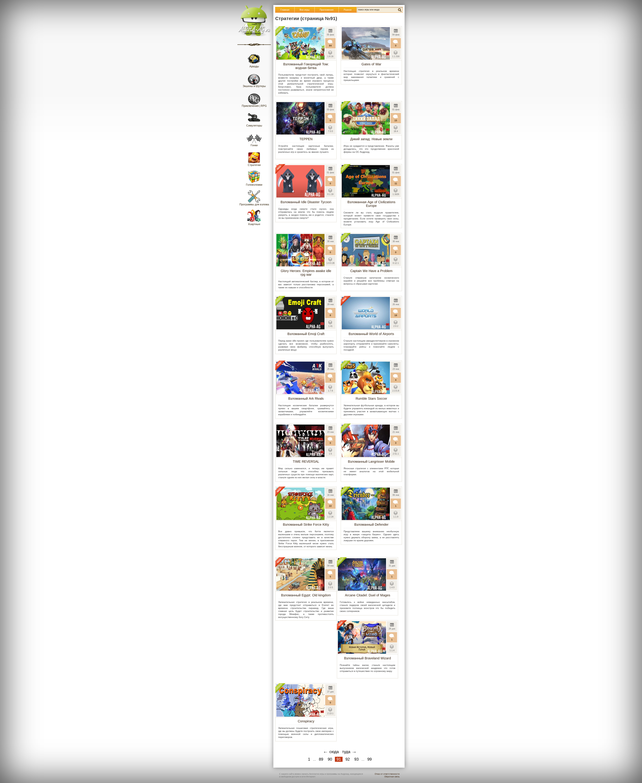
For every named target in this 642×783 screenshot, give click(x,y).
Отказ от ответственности (387, 774)
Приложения (327, 9)
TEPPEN (305, 139)
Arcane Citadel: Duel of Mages (367, 595)
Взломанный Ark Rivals (306, 398)
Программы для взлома (254, 204)
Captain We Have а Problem (371, 271)
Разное (348, 9)
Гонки (254, 145)
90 (330, 759)
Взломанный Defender (371, 524)
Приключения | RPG (254, 105)
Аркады (254, 66)
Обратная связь (392, 776)
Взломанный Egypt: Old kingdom (306, 595)
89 (321, 759)
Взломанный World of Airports (371, 334)
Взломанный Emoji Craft (306, 334)
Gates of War (371, 64)
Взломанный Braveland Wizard (367, 658)
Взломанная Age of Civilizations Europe (371, 204)
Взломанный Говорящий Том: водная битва (306, 66)
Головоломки (254, 184)
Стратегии (254, 165)
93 (356, 759)
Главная (284, 9)
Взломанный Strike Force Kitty (306, 524)
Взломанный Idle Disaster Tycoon (306, 202)
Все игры (304, 9)
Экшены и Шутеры (254, 86)
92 (347, 759)
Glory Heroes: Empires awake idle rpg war (306, 272)
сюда (331, 751)
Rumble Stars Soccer (371, 398)
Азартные (254, 224)
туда (349, 751)
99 (369, 759)
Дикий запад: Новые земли (371, 139)
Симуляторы (254, 125)
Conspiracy (306, 721)
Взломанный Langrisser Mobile (371, 461)
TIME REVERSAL (306, 461)
